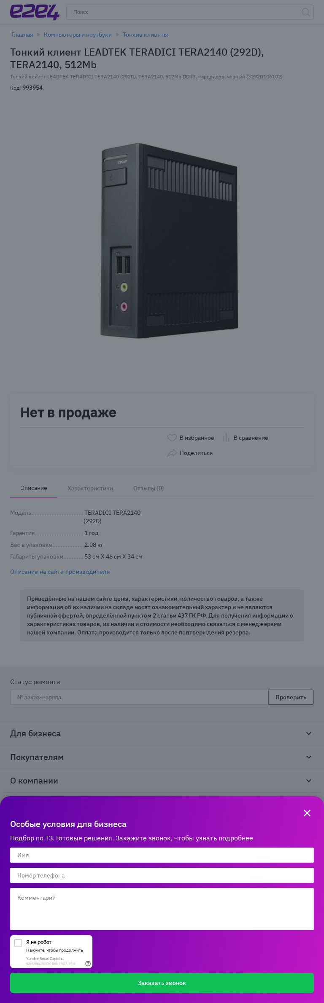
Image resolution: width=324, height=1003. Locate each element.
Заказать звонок (162, 983)
